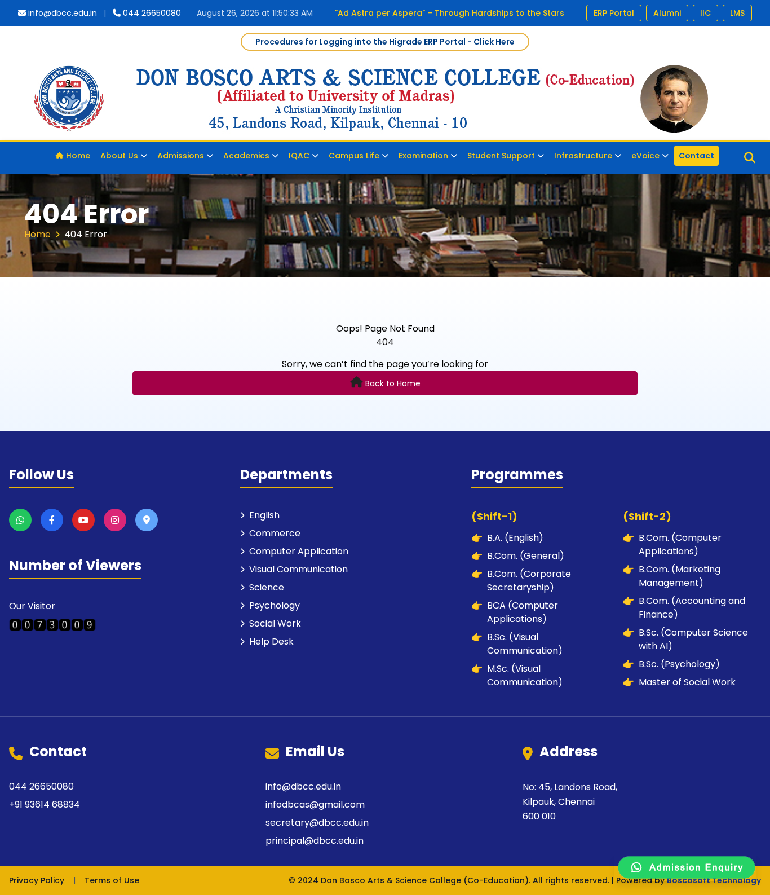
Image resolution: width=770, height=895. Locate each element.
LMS (737, 13)
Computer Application (298, 551)
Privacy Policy (36, 880)
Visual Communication (298, 569)
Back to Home (393, 383)
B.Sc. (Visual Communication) (517, 644)
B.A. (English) (507, 537)
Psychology (274, 605)
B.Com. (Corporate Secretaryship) (521, 580)
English (264, 515)
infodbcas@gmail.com (315, 804)
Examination (423, 155)
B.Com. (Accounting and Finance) (684, 607)
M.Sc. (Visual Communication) (517, 675)
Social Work (275, 623)
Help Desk (271, 641)
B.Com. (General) (517, 555)
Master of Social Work (679, 682)
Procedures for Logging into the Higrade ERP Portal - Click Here (385, 41)
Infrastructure (583, 155)
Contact (696, 155)
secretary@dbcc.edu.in (317, 822)
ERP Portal (614, 13)
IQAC (299, 155)
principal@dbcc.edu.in (314, 840)
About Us (119, 155)
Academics (246, 155)
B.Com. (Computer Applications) (672, 544)
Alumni (667, 13)
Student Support (501, 155)
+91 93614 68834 (44, 804)
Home (78, 155)
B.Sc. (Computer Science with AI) (685, 639)
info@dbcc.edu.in (62, 13)
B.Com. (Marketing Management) (671, 576)
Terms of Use (112, 880)
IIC (705, 13)
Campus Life (354, 155)
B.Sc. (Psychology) (671, 664)
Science (266, 587)
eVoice (645, 155)
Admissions (180, 155)
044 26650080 (152, 13)
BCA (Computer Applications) (514, 612)
